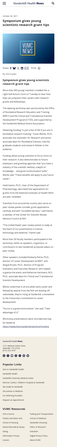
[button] (4, 3)
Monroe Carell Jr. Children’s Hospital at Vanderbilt (23, 382)
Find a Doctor (8, 414)
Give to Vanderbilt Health (13, 369)
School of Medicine (38, 418)
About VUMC (35, 440)
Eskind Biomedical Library (14, 427)
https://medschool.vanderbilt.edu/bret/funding (26, 326)
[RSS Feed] (4, 355)
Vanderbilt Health (10, 373)
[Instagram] (16, 355)
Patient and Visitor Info (12, 418)
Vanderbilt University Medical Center (18, 378)
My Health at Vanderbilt (13, 387)
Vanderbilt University (38, 422)
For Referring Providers (13, 395)
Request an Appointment (13, 400)
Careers (6, 440)
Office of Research (38, 427)
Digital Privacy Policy (38, 435)
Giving (5, 431)
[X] (20, 355)
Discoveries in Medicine (13, 391)
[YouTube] (12, 355)
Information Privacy (11, 435)
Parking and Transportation (41, 414)
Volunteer (34, 431)
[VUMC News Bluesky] (28, 355)
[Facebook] (8, 355)
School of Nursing (10, 422)
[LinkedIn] (24, 355)
